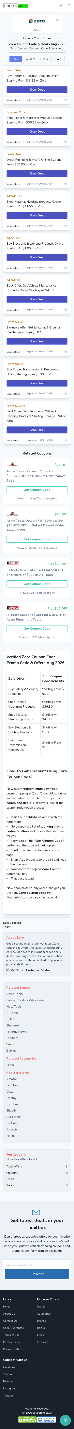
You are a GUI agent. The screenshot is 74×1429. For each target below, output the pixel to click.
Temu (10, 1136)
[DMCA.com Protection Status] (37, 970)
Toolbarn (12, 1038)
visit (35, 30)
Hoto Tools (14, 1006)
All (16, 59)
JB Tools (12, 1013)
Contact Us (10, 1321)
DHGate (12, 1123)
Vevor (10, 1044)
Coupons (30, 59)
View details (13, 100)
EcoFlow (12, 1085)
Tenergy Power (16, 1032)
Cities (40, 1335)
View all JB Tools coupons (37, 593)
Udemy (11, 1098)
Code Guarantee (13, 1328)
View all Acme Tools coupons (37, 498)
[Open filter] (65, 1420)
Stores (41, 1306)
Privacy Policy (11, 1342)
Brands (41, 1321)
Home (27, 38)
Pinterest (8, 1381)
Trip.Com (12, 1104)
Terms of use (11, 1335)
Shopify (11, 1110)
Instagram (9, 1388)
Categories (44, 1314)
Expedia (11, 1129)
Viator (10, 1091)
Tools (37, 38)
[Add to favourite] (57, 20)
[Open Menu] (69, 5)
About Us (9, 1314)
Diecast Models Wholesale (25, 1000)
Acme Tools (14, 994)
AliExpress (13, 1117)
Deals (44, 59)
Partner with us (12, 1349)
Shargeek (12, 1025)
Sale (58, 59)
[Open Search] (60, 5)
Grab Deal (37, 89)
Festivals (42, 1342)
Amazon (12, 1079)
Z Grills (11, 1051)
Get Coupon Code (37, 490)
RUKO (10, 1019)
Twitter (7, 1374)
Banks (41, 1328)
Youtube (8, 1395)
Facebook (9, 1367)
